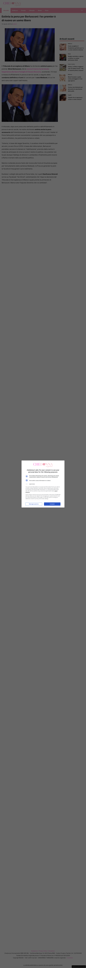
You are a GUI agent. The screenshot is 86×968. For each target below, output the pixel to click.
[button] (43, 484)
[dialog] (43, 484)
